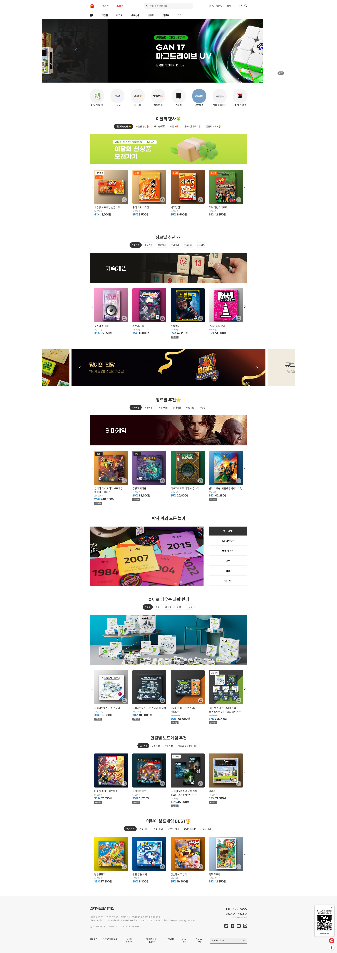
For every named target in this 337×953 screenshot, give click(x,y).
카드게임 (201, 244)
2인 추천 (156, 745)
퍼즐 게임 (144, 828)
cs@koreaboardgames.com (182, 920)
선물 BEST (158, 828)
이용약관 (93, 939)
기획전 (151, 15)
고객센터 (228, 6)
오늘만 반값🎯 (142, 126)
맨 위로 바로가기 (332, 948)
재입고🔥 (174, 126)
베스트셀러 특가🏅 (192, 126)
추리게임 (175, 244)
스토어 (120, 5)
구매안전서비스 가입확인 (151, 940)
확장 (158, 607)
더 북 (179, 607)
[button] (75, 51)
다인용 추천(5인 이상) (187, 745)
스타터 (148, 607)
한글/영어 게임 (190, 828)
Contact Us (199, 940)
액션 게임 (130, 828)
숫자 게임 (206, 828)
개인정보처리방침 (110, 939)
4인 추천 (169, 745)
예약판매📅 (159, 126)
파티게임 (149, 244)
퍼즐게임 (149, 407)
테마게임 (136, 407)
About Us (184, 940)
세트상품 (135, 15)
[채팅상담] (331, 940)
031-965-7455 (153, 920)
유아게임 (177, 407)
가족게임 (136, 244)
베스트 (119, 15)
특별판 (202, 407)
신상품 (105, 15)
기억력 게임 (173, 828)
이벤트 (166, 15)
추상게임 (188, 244)
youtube (239, 926)
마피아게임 (163, 407)
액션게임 (190, 407)
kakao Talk (226, 926)
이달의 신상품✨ (123, 126)
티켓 (179, 15)
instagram (232, 926)
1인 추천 (143, 745)
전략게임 (162, 244)
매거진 (105, 5)
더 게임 (168, 607)
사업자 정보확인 (129, 940)
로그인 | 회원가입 (215, 6)
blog (245, 926)
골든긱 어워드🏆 (213, 126)
